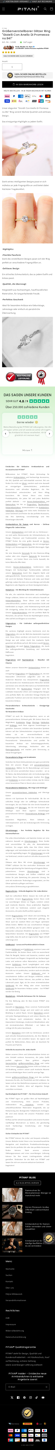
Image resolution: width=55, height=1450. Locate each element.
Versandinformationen (16, 1300)
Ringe (28, 722)
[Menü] (3, 9)
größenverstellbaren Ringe (23, 1077)
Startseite (10, 1269)
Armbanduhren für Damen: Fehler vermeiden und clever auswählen (38, 1226)
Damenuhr (33, 556)
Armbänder (20, 722)
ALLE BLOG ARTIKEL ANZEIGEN (27, 1183)
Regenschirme (27, 899)
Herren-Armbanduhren (36, 501)
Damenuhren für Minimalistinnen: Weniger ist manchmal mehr (38, 1193)
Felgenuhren (11, 634)
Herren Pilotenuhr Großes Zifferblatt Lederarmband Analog (37, 1209)
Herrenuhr (26, 553)
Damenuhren (11, 504)
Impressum (11, 1324)
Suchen (9, 1275)
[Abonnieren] (46, 1387)
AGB (7, 1318)
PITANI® (31, 1445)
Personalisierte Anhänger (35, 814)
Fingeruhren (20, 674)
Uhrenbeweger (37, 853)
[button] (8, 52)
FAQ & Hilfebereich (14, 1294)
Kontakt (9, 1281)
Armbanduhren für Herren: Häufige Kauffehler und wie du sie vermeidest (37, 1243)
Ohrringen (19, 510)
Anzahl (4, 61)
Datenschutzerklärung (16, 1337)
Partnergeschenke (13, 749)
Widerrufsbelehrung (15, 1330)
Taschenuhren (43, 504)
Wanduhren (19, 1007)
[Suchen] (45, 9)
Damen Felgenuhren (32, 646)
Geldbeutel (16, 949)
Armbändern (44, 507)
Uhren (24, 483)
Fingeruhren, (32, 504)
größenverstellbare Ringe (29, 1063)
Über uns (10, 1287)
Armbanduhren (20, 477)
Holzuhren (28, 1104)
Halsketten (10, 510)
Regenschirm (34, 934)
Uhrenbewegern (31, 841)
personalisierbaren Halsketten (24, 792)
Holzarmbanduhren (13, 507)
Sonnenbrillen (11, 1063)
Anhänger (13, 725)
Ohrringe (35, 722)
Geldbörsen (28, 949)
